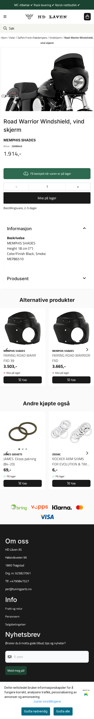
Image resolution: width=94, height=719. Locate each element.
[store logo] (46, 17)
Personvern (12, 616)
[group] (22, 349)
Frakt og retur (14, 608)
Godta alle (63, 711)
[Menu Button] (5, 16)
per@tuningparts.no (18, 589)
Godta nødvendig (35, 711)
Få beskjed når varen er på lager (50, 173)
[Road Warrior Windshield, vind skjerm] (47, 82)
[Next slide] (87, 349)
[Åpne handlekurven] (87, 16)
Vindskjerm (56, 38)
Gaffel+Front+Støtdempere (32, 38)
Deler (12, 38)
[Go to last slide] (6, 349)
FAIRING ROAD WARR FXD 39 (19, 358)
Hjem (4, 38)
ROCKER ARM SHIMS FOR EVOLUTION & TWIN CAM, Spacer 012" (70, 461)
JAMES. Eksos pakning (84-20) (19, 461)
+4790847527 (19, 581)
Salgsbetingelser (15, 624)
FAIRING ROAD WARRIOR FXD (71, 358)
